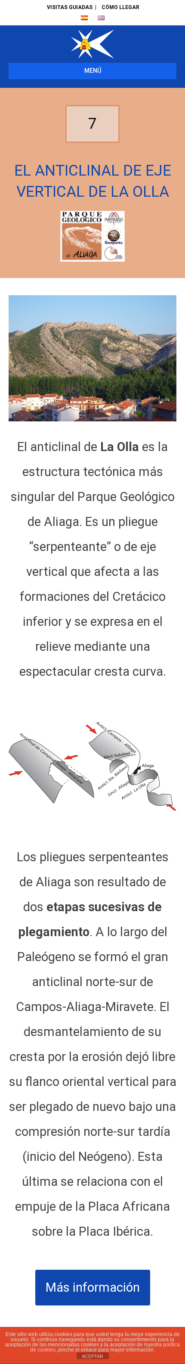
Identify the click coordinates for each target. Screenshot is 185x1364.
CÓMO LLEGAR (120, 7)
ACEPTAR (92, 1356)
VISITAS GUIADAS (69, 7)
